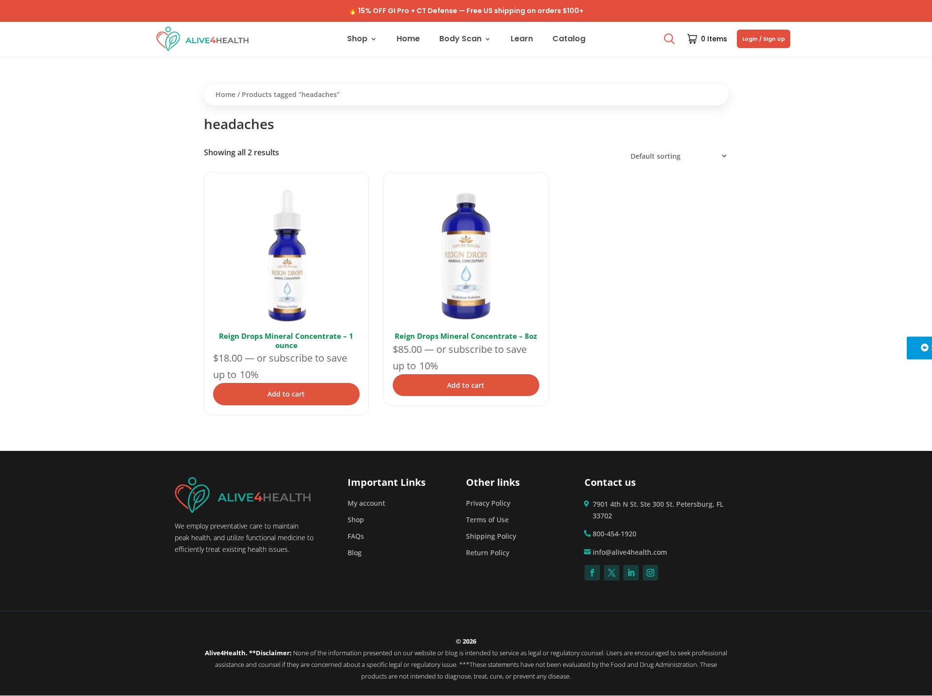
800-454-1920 (614, 533)
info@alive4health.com (630, 552)
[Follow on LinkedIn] (631, 572)
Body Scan (460, 39)
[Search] (669, 39)
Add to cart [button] (286, 393)
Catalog (568, 39)
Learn (522, 39)
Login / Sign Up (763, 39)
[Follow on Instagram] (650, 572)
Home (408, 39)
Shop (357, 39)
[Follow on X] (611, 572)
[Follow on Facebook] (592, 572)
